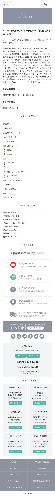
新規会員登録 (41, 468)
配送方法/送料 (41, 474)
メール (22, 356)
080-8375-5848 (29, 361)
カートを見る (13, 468)
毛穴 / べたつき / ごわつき (14, 223)
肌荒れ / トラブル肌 (11, 219)
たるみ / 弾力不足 (10, 226)
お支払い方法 (13, 474)
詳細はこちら (15, 403)
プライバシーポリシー (13, 481)
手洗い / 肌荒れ (9, 212)
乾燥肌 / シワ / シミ (11, 216)
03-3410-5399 (29, 367)
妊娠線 (6, 233)
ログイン (14, 462)
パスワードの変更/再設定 (13, 487)
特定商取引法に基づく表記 (41, 481)
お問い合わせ (41, 487)
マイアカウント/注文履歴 (41, 462)
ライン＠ (35, 355)
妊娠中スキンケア (10, 237)
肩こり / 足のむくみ (11, 230)
